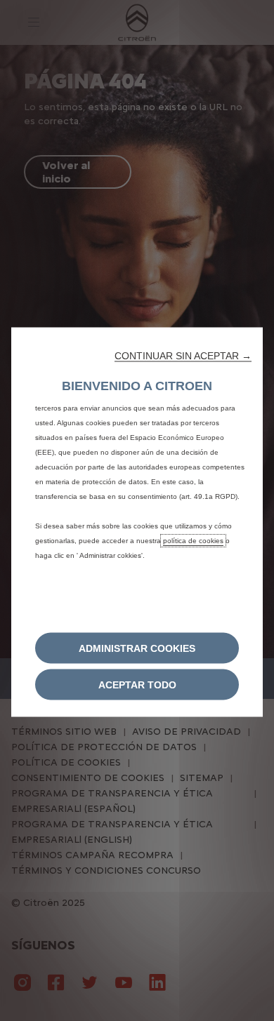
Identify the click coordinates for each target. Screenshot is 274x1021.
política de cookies (193, 540)
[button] (183, 355)
